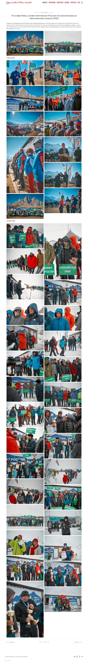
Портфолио (52, 2)
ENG (79, 2)
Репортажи (60, 2)
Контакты (74, 2)
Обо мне (67, 2)
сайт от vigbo (7, 660)
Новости (44, 2)
